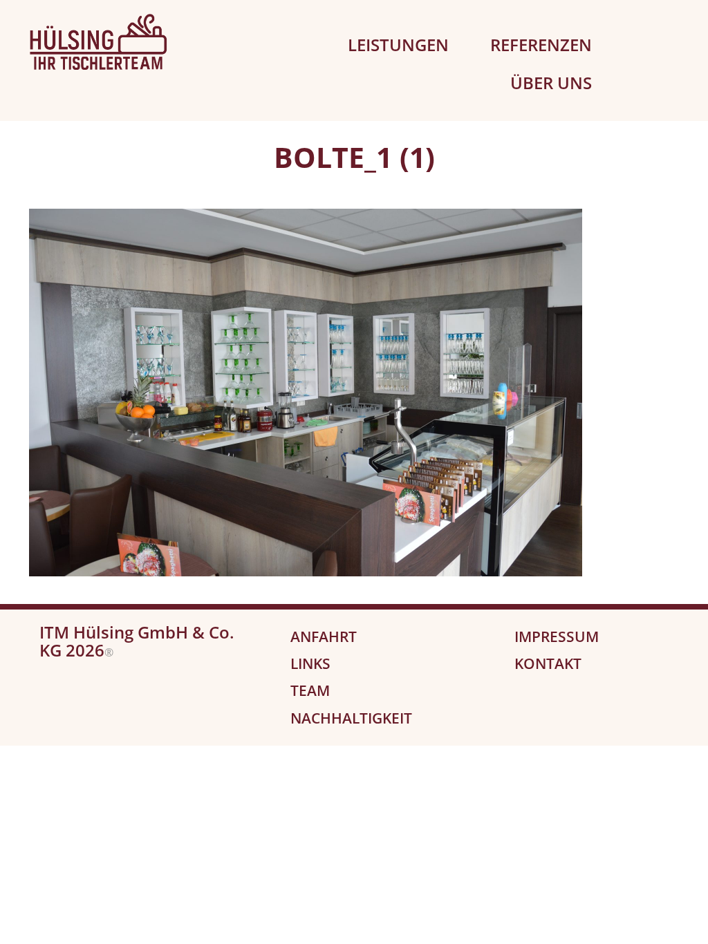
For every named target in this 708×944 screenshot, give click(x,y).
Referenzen (541, 44)
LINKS (310, 663)
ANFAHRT (323, 636)
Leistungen (398, 44)
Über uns (551, 82)
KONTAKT (547, 663)
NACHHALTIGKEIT (351, 718)
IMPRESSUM (556, 636)
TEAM (310, 690)
